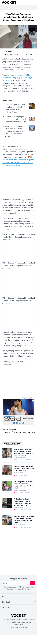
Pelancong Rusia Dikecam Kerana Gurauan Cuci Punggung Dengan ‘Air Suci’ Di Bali (23, 485)
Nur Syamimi (31, 54)
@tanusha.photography (11, 146)
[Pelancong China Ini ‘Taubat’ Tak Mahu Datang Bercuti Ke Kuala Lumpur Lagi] (7, 470)
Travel (10, 52)
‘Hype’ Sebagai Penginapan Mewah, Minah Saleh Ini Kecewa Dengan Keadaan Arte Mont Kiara (18, 17)
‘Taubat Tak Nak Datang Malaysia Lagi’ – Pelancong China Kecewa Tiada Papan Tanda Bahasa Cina (23, 502)
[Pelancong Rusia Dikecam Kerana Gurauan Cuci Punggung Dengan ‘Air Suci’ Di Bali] (7, 486)
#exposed (30, 160)
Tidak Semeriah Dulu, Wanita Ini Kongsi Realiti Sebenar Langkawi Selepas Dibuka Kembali (24, 519)
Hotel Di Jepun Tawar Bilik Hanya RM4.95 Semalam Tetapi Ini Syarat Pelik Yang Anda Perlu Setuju (23, 452)
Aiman (21, 473)
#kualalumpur (7, 160)
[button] (34, 2)
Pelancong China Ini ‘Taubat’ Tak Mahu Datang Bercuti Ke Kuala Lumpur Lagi (24, 468)
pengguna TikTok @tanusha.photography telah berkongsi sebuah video (17, 77)
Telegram (22, 587)
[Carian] (30, 2)
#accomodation (20, 160)
